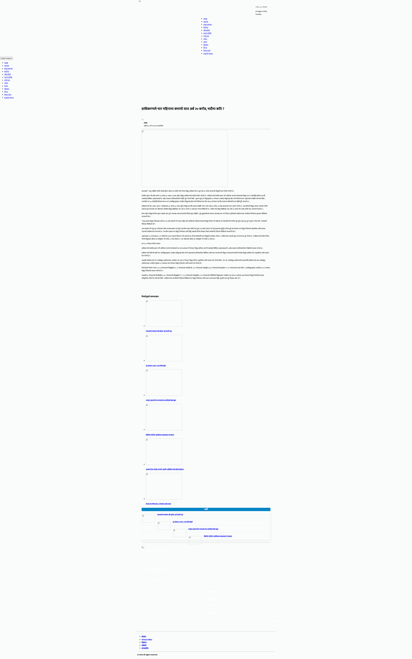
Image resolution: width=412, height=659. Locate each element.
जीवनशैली (206, 30)
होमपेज (144, 636)
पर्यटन (205, 39)
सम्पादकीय (145, 648)
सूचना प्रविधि (207, 33)
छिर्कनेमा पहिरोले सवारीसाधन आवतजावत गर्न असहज (160, 435)
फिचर (205, 47)
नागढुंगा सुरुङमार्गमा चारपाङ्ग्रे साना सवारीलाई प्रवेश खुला (161, 400)
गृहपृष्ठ (205, 18)
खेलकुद (205, 45)
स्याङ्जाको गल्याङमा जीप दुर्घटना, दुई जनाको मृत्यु (159, 331)
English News (208, 53)
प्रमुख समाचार (207, 24)
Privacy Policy (147, 639)
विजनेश (205, 27)
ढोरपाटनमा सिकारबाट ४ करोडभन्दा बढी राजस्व (158, 504)
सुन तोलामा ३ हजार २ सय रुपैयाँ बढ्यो (156, 366)
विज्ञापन (144, 642)
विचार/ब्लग (206, 50)
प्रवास (205, 42)
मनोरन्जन (206, 36)
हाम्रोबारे (144, 645)
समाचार (205, 21)
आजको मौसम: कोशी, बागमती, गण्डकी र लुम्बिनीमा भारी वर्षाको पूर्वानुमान (165, 469)
